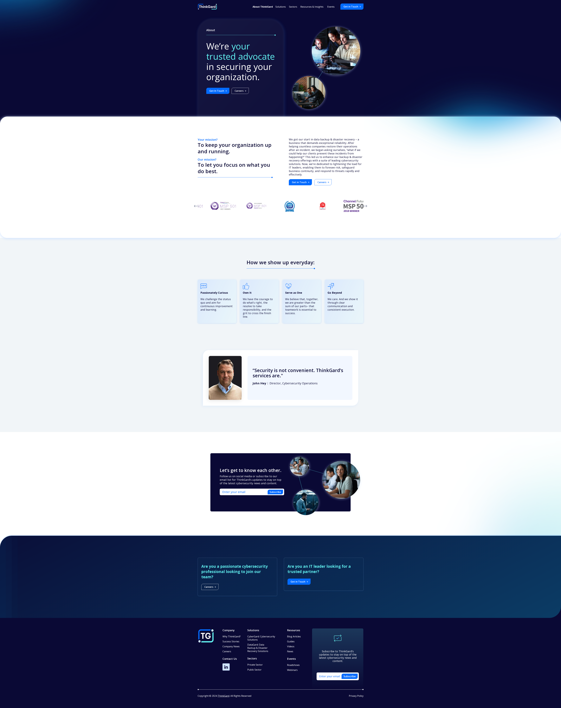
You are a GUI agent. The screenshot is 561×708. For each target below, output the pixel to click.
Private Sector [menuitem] (255, 664)
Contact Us (230, 658)
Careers (239, 90)
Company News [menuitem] (231, 646)
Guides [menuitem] (291, 641)
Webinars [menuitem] (292, 670)
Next (364, 206)
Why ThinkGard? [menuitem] (232, 636)
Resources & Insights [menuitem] (311, 6)
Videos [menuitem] (290, 646)
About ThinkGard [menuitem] (263, 6)
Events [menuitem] (331, 6)
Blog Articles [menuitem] (294, 636)
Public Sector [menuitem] (254, 669)
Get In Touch (216, 90)
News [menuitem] (290, 651)
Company (229, 630)
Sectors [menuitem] (293, 6)
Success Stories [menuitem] (231, 641)
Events (291, 658)
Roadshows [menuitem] (293, 665)
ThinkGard (223, 695)
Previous (196, 206)
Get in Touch (350, 6)
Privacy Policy (356, 695)
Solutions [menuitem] (280, 6)
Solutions (253, 630)
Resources (293, 630)
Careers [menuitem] (227, 651)
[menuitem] (261, 639)
